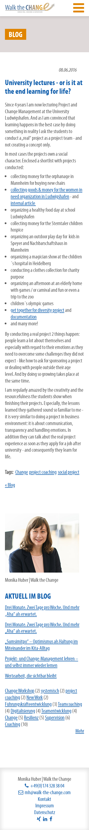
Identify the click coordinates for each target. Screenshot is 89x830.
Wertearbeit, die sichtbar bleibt (31, 675)
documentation (24, 316)
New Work (34, 697)
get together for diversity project (37, 310)
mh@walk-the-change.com (48, 792)
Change (21, 472)
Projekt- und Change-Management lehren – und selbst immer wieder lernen (41, 662)
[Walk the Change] (29, 7)
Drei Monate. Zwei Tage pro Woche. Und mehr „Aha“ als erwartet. (42, 610)
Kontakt (44, 799)
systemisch (50, 690)
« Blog (10, 485)
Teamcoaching (70, 704)
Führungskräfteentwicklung (28, 704)
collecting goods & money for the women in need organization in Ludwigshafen (46, 193)
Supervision (55, 717)
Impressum (44, 805)
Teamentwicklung (56, 710)
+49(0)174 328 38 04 (47, 785)
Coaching (12, 724)
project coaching (43, 472)
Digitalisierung (23, 710)
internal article (23, 203)
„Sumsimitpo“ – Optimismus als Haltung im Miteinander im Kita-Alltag (41, 644)
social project (68, 472)
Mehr (79, 731)
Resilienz (31, 717)
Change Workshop (19, 690)
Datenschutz (44, 812)
